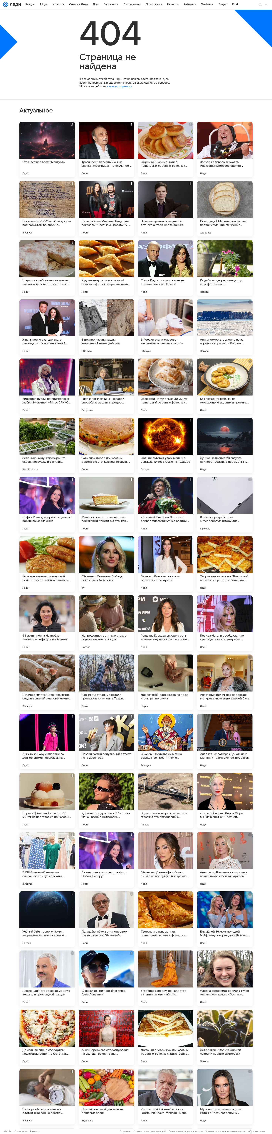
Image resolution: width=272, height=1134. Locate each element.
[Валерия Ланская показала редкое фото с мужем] (165, 564)
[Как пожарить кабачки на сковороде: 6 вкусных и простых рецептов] (225, 386)
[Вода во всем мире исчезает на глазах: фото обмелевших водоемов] (165, 800)
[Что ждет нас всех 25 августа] (47, 149)
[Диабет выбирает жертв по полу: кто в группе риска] (165, 682)
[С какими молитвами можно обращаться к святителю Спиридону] (165, 741)
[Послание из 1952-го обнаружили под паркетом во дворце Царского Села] (47, 208)
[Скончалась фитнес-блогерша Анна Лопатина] (106, 978)
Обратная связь (256, 1131)
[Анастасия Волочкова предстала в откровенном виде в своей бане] (225, 682)
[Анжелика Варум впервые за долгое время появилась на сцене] (47, 741)
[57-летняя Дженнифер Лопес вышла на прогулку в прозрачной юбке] (165, 860)
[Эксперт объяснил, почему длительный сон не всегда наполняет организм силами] (47, 1096)
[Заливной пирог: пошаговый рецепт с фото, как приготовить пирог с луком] (106, 445)
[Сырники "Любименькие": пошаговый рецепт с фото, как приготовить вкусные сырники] (165, 149)
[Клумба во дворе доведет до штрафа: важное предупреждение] (225, 268)
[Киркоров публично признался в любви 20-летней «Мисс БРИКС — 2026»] (47, 386)
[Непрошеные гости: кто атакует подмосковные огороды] (106, 623)
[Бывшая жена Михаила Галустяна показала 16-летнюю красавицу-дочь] (106, 208)
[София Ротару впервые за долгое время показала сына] (47, 504)
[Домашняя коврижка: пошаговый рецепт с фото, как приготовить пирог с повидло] (165, 1037)
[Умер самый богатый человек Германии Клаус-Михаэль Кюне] (165, 1096)
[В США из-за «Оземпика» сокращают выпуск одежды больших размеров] (47, 860)
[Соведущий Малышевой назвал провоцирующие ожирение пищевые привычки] (225, 208)
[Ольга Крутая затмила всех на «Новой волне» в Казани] (165, 268)
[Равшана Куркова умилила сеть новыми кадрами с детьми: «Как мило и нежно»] (165, 623)
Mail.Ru (7, 1131)
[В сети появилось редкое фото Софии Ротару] (106, 860)
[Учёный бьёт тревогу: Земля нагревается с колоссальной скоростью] (47, 919)
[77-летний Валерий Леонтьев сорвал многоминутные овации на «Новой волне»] (165, 504)
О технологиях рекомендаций (149, 1131)
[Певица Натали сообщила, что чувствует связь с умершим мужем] (225, 623)
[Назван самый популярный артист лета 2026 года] (106, 741)
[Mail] (5, 4)
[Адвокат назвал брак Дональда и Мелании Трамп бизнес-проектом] (225, 741)
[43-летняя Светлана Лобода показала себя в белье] (106, 564)
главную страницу (119, 86)
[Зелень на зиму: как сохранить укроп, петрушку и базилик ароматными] (47, 445)
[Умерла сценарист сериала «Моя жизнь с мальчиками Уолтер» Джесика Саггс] (225, 978)
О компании (20, 1131)
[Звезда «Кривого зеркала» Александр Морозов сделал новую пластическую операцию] (225, 149)
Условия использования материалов (225, 1131)
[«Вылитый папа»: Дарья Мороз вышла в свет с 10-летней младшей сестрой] (225, 800)
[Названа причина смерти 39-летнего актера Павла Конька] (165, 208)
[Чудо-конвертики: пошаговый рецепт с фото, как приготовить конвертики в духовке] (106, 268)
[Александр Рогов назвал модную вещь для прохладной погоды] (47, 978)
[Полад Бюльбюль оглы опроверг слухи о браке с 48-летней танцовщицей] (106, 919)
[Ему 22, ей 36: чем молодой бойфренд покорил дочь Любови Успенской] (225, 919)
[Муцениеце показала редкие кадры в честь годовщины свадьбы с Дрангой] (225, 1096)
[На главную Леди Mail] (14, 4)
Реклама (35, 1131)
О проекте (125, 1131)
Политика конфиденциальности (186, 1131)
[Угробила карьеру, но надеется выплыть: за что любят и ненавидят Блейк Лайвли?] (165, 978)
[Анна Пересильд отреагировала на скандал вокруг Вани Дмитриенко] (106, 1037)
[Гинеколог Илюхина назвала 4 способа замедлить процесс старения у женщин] (106, 386)
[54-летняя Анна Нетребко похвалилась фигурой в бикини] (47, 623)
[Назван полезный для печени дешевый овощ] (106, 1096)
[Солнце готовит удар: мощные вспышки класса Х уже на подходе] (165, 445)
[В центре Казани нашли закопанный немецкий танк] (106, 327)
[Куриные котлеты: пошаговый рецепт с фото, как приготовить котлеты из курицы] (47, 564)
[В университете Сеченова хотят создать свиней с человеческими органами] (47, 682)
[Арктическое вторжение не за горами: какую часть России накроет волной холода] (225, 327)
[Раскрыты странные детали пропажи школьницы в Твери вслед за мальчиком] (106, 682)
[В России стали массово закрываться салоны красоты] (165, 327)
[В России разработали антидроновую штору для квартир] (225, 504)
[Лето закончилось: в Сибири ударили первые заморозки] (225, 1037)
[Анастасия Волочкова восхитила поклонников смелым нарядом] (225, 860)
